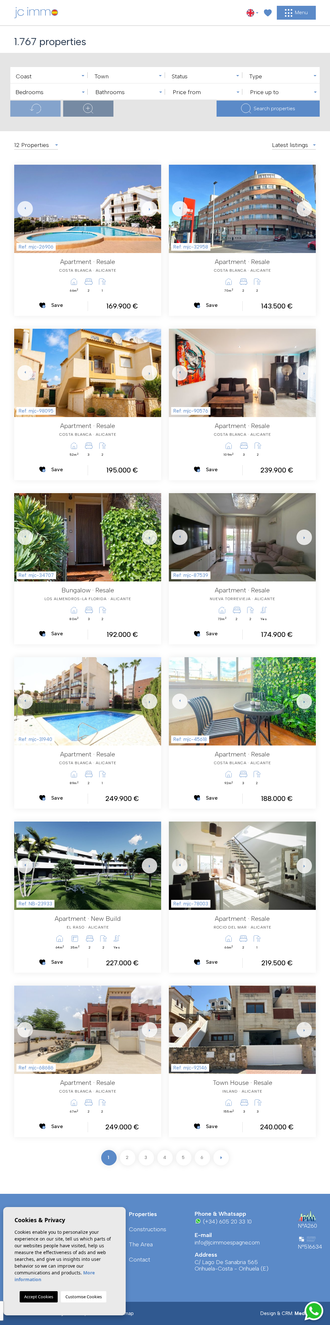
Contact (139, 1259)
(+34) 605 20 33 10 (226, 1221)
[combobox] (49, 75)
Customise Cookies (83, 1297)
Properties (143, 1214)
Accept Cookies (38, 1297)
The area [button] (141, 1244)
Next (148, 209)
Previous (20, 209)
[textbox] (50, 76)
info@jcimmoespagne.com (227, 1242)
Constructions (147, 1229)
